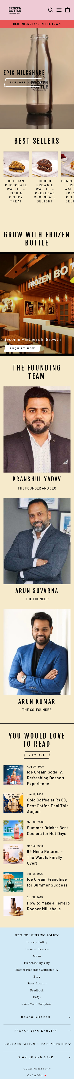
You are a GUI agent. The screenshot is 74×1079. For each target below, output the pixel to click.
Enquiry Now (22, 348)
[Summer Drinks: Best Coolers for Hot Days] (13, 830)
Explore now (22, 82)
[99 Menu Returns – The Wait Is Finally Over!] (13, 854)
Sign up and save (36, 1057)
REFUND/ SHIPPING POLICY (37, 935)
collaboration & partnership (36, 1043)
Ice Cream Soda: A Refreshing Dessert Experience (46, 777)
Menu (37, 956)
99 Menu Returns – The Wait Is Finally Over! (44, 857)
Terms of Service (37, 949)
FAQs (37, 997)
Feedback (37, 990)
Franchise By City (37, 963)
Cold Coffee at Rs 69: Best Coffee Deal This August (47, 805)
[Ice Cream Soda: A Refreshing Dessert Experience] (13, 775)
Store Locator (37, 983)
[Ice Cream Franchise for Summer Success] (13, 882)
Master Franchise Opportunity (36, 969)
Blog (37, 976)
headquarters (36, 1017)
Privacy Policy (37, 942)
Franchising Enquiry (36, 1030)
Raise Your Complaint (37, 1004)
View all (37, 754)
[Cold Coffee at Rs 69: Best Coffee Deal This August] (13, 803)
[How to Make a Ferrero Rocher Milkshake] (13, 906)
